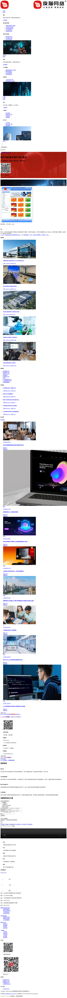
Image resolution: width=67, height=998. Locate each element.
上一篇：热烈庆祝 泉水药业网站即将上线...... (11, 234)
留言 (2, 813)
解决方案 (5, 928)
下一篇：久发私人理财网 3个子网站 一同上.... (39, 234)
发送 (13, 826)
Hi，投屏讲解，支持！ (8, 760)
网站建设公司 (6, 371)
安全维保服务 (4, 915)
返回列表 (26, 234)
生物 (4, 378)
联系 (4, 141)
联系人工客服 (5, 824)
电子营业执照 (35, 993)
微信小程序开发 (6, 910)
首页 (4, 10)
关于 (4, 99)
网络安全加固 (6, 918)
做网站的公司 (6, 982)
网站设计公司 (6, 373)
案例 (4, 56)
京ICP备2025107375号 (10, 993)
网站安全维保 (5, 806)
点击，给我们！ (6, 757)
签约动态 (5, 923)
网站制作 (5, 375)
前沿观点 (5, 926)
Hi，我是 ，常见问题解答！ (11, 716)
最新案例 (12, 824)
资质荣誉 (5, 933)
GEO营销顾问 (6, 920)
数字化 (4, 55)
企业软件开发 (6, 913)
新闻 (4, 98)
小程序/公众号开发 (6, 805)
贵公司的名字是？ (5, 808)
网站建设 (5, 925)
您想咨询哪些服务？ (5, 801)
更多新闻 (3, 419)
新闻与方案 (3, 922)
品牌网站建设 (6, 909)
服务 (4, 12)
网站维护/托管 (6, 917)
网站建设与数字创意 (5, 907)
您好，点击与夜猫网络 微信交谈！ (11, 714)
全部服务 (5, 20)
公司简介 (24, 824)
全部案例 (5, 64)
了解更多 (5, 107)
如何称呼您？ (4, 809)
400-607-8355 (3, 872)
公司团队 (5, 936)
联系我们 (29, 824)
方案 (4, 96)
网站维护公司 (6, 376)
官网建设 (4, 802)
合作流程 (18, 824)
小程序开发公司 (6, 984)
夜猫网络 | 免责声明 (5, 996)
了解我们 (3, 930)
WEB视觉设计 (6, 912)
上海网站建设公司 (7, 380)
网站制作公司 (6, 372)
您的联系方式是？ (5, 811)
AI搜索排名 (4, 804)
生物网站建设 (6, 382)
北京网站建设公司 (7, 379)
